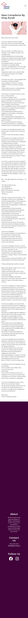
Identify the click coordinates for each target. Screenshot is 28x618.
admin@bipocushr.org (14, 545)
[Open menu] (25, 6)
